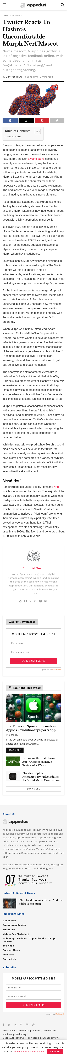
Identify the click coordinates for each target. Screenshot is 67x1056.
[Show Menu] (4, 5)
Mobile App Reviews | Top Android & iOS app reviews (29, 940)
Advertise (8, 954)
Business (17, 15)
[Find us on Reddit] (27, 1025)
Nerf (56, 486)
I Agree (55, 1051)
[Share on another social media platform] (57, 120)
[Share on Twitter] (26, 120)
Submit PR (9, 929)
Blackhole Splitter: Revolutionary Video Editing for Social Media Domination (41, 777)
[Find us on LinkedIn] (15, 1025)
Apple (12, 718)
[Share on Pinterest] (42, 120)
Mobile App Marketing (16, 934)
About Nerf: (14, 136)
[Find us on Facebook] (3, 1025)
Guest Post (9, 920)
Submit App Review (14, 925)
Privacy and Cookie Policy (29, 1051)
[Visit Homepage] (33, 5)
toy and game (36, 158)
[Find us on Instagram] (21, 1025)
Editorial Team (14, 76)
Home (6, 15)
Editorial (13, 735)
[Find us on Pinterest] (33, 1025)
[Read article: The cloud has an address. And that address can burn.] (9, 903)
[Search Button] (62, 5)
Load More (33, 789)
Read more (16, 749)
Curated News (11, 950)
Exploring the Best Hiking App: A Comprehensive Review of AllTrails (38, 762)
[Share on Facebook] (10, 120)
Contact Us (9, 959)
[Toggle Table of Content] (36, 131)
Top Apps (8, 945)
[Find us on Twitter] (9, 1025)
